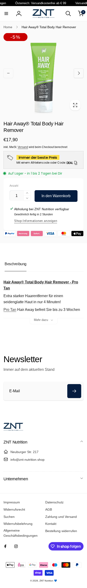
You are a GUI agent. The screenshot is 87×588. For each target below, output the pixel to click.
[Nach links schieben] (8, 73)
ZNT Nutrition (46, 580)
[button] (6, 13)
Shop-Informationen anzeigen (35, 221)
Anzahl (14, 185)
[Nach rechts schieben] (79, 73)
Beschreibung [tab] (15, 264)
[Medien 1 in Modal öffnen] (43, 73)
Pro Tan (9, 310)
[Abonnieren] (74, 391)
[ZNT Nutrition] (13, 429)
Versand (23, 147)
